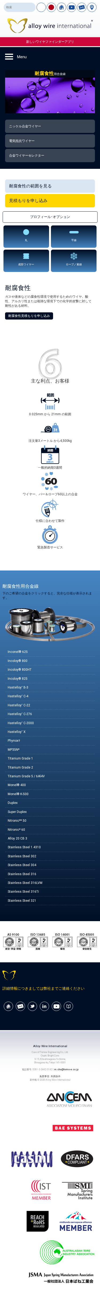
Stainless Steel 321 (22, 901)
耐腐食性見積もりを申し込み (29, 316)
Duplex (13, 803)
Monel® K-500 (18, 794)
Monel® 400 (17, 785)
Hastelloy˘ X (17, 732)
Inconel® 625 (18, 652)
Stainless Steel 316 (22, 874)
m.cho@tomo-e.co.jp (66, 1069)
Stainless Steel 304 (22, 865)
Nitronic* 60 (16, 830)
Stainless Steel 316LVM (25, 883)
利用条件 (56, 1076)
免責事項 (44, 1076)
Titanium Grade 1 (20, 758)
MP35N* (13, 750)
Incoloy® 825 (17, 679)
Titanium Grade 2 (20, 767)
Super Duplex (17, 812)
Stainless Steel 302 (22, 856)
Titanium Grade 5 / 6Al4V (26, 776)
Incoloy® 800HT (19, 670)
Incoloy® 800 (17, 661)
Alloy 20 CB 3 (17, 838)
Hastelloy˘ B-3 (18, 687)
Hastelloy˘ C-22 (19, 705)
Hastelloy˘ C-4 (18, 696)
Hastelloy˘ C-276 (20, 714)
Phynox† (14, 740)
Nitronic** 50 (17, 821)
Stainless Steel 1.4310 (24, 847)
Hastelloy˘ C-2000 (21, 723)
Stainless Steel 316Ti (23, 891)
